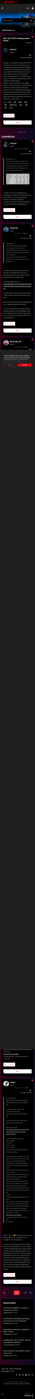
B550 (5, 105)
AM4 (10, 102)
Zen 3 (11, 108)
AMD (15, 102)
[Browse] (3, 8)
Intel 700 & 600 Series (9, 1345)
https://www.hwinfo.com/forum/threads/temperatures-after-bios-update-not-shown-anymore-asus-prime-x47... (17, 286)
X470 (26, 105)
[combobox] (17, 20)
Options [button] (32, 30)
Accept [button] (24, 365)
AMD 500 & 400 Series (8, 30)
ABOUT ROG (4, 1369)
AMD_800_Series (8, 1312)
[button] (5, 116)
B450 (26, 102)
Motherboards (13, 105)
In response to (22, 148)
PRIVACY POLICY (23, 1382)
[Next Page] (30, 1293)
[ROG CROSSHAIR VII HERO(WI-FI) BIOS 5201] (32, 132)
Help (28, 8)
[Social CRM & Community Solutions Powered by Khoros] (29, 1395)
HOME (11, 1369)
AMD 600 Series (8, 1355)
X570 (5, 108)
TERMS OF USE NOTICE (12, 1382)
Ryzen (20, 105)
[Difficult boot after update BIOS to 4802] (28, 132)
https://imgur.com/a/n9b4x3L (11, 1054)
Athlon (20, 102)
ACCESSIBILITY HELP (7, 1371)
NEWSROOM (17, 1369)
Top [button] (2, 1394)
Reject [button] (10, 365)
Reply (17, 122)
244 (25, 1293)
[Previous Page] (4, 1293)
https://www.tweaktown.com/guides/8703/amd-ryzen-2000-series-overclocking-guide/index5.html (17, 1132)
